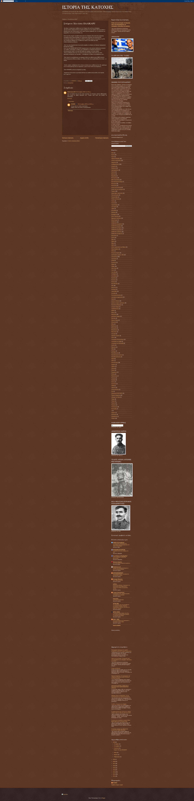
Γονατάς (113, 202)
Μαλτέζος (113, 318)
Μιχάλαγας (113, 326)
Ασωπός (113, 172)
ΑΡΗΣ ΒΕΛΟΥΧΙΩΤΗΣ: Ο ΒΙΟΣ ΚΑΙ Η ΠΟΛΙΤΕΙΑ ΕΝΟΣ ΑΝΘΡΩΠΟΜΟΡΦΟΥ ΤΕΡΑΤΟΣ (120, 687)
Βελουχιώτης (114, 177)
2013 (114, 772)
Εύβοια (113, 264)
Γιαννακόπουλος (115, 195)
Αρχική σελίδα (84, 138)
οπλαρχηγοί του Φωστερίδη (117, 343)
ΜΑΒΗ (112, 310)
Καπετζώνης (114, 276)
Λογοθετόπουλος (115, 308)
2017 (114, 763)
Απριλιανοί (113, 168)
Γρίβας (112, 208)
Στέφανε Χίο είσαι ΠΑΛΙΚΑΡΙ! (120, 749)
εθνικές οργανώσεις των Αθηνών (118, 247)
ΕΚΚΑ (112, 250)
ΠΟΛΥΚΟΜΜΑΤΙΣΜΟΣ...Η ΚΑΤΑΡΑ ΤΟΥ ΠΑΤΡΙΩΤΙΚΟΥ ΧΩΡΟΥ (121, 575)
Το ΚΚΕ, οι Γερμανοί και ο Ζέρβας (118, 704)
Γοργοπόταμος (114, 204)
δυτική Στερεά (114, 220)
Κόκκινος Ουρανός (117, 562)
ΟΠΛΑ (112, 337)
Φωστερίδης (114, 408)
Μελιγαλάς (113, 322)
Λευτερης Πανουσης (118, 579)
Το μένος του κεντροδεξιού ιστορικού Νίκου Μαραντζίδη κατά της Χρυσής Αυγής (120, 721)
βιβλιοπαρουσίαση (115, 179)
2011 (114, 776)
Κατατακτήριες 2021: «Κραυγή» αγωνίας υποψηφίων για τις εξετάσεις (121, 594)
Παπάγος (113, 351)
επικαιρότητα (70, 82)
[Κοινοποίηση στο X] (88, 81)
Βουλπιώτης (114, 185)
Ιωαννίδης (113, 272)
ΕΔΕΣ (112, 245)
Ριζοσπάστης (114, 376)
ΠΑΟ (112, 349)
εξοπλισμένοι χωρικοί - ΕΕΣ (117, 254)
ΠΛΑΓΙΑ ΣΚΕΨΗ (116, 625)
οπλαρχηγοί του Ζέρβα (116, 341)
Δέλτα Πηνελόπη (115, 216)
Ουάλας (113, 345)
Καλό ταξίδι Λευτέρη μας (118, 580)
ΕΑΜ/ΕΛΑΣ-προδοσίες (116, 231)
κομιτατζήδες (114, 291)
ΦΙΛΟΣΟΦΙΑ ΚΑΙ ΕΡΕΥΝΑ (119, 549)
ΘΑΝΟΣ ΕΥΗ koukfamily (118, 542)
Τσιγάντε (113, 403)
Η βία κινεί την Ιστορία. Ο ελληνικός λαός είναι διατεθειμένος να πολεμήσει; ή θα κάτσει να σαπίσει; (120, 24)
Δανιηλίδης (113, 210)
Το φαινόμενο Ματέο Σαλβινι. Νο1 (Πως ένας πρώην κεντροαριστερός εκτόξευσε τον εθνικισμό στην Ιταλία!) (121, 614)
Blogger (103, 798)
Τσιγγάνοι (113, 404)
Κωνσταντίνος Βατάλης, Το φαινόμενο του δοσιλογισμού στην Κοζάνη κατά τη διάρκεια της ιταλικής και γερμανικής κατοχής (121, 587)
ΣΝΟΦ (112, 385)
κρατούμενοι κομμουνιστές (117, 297)
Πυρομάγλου (114, 372)
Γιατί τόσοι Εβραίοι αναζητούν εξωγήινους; (121, 563)
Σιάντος (113, 381)
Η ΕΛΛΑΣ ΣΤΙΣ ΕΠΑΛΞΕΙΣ (118, 599)
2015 (114, 767)
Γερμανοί (113, 191)
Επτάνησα (113, 262)
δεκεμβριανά (114, 214)
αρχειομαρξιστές (115, 170)
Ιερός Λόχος (114, 268)
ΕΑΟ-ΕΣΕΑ (113, 235)
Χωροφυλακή (114, 416)
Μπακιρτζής (114, 328)
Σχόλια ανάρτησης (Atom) (73, 140)
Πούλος (113, 370)
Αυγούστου (116, 748)
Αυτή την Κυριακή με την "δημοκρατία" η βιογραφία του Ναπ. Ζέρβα (121, 621)
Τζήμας (113, 399)
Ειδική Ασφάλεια (115, 249)
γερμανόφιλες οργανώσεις (117, 193)
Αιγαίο (112, 156)
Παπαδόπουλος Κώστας (116, 354)
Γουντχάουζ (114, 206)
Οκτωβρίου (116, 744)
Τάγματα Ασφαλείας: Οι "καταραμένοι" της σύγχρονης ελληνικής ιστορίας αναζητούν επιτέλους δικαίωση (120, 677)
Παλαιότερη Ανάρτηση (101, 138)
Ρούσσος (113, 378)
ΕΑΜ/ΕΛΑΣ (114, 222)
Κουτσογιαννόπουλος (116, 295)
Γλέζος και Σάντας (115, 199)
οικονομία (113, 333)
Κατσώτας (113, 279)
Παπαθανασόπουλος (116, 356)
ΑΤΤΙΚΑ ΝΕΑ (116, 603)
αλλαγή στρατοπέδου (116, 160)
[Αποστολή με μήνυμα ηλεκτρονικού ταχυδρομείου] (86, 81)
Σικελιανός (113, 383)
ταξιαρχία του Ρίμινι (115, 397)
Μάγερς (113, 312)
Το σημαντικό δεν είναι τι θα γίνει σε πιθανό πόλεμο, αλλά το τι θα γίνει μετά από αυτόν (121, 712)
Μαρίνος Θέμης (114, 320)
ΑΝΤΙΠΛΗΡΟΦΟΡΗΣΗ (118, 573)
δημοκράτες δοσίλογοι (116, 218)
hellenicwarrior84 (71, 91)
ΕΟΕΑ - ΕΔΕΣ (116, 619)
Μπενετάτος (114, 331)
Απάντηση (69, 98)
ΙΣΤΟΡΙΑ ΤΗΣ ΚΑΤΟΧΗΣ (87, 7)
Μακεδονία (113, 314)
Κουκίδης (113, 293)
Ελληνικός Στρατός (115, 252)
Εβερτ (112, 239)
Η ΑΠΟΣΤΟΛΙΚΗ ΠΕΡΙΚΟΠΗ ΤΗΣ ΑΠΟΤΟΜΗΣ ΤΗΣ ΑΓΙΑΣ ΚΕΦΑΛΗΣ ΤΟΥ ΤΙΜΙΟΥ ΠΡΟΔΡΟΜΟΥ (121, 545)
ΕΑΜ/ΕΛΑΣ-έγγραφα (116, 225)
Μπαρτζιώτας (114, 329)
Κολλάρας (113, 289)
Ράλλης (113, 374)
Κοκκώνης (113, 287)
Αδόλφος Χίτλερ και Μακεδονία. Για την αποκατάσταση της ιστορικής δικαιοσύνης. (120, 696)
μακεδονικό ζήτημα (115, 316)
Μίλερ (112, 324)
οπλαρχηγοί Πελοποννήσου (117, 339)
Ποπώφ (113, 368)
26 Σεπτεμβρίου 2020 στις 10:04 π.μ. (86, 104)
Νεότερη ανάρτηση (67, 138)
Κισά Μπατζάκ (114, 283)
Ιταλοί (112, 270)
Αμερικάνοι (113, 162)
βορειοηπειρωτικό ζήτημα (116, 181)
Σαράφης (113, 379)
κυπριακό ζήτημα (115, 306)
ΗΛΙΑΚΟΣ (73, 104)
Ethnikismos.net (117, 567)
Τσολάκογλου (114, 406)
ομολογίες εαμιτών (115, 335)
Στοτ (112, 391)
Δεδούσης (113, 212)
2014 (114, 769)
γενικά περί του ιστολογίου (117, 189)
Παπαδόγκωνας (114, 352)
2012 (114, 774)
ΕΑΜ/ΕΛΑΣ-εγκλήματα (116, 227)
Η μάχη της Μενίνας (115, 668)
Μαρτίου (116, 754)
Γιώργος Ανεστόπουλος (118, 592)
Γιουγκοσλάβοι (114, 197)
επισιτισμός (113, 258)
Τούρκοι (113, 401)
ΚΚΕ (112, 285)
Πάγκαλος (113, 347)
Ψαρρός (113, 418)
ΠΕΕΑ (112, 360)
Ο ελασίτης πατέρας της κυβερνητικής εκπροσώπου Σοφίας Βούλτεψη (119, 729)
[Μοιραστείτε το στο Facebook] (90, 81)
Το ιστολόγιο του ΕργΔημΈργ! (120, 555)
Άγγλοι (112, 154)
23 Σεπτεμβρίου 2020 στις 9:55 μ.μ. (83, 91)
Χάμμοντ (113, 412)
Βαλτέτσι (113, 174)
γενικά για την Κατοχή (116, 187)
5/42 (112, 152)
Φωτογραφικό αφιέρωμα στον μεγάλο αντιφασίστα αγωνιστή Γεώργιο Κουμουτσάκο (121, 650)
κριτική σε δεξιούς (115, 301)
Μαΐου (115, 752)
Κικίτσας (113, 281)
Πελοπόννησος (114, 362)
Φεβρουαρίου (117, 756)
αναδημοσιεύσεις (115, 164)
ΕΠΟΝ (112, 260)
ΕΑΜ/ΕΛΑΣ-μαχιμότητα (116, 229)
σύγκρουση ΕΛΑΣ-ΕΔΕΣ (116, 393)
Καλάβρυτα (113, 274)
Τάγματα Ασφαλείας (115, 395)
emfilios (115, 584)
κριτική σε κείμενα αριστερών (117, 302)
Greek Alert (115, 598)
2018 (114, 761)
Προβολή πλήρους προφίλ (117, 784)
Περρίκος (113, 364)
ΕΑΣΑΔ (113, 237)
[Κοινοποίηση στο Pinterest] (91, 81)
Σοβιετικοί (113, 387)
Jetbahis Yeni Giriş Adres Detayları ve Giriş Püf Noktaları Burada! (120, 569)
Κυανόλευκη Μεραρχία (116, 304)
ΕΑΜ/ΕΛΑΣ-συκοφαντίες (116, 233)
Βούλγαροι (113, 183)
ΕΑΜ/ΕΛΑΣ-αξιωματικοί (116, 224)
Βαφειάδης (113, 175)
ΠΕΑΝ (112, 358)
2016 (114, 765)
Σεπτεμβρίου (117, 746)
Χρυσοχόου (113, 414)
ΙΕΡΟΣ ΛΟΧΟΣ (116, 612)
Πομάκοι (113, 366)
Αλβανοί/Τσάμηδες (115, 158)
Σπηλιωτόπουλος (115, 389)
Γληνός (113, 200)
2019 (114, 759)
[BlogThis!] (87, 81)
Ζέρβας (113, 266)
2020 (114, 742)
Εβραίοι (113, 241)
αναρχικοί (113, 166)
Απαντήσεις (71, 101)
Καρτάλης (113, 277)
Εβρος (112, 243)
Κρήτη (112, 299)
